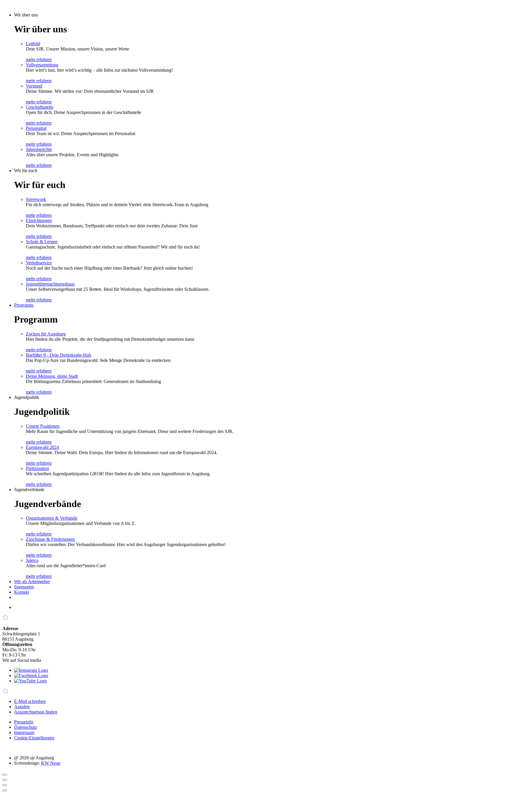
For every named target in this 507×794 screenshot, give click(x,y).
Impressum (24, 732)
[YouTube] (30, 680)
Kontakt (21, 592)
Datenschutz (25, 727)
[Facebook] (31, 675)
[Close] (4, 774)
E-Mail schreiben (30, 701)
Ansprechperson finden (35, 711)
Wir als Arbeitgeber (32, 581)
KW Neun (50, 763)
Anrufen (22, 706)
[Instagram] (31, 670)
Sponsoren (24, 586)
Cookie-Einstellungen (34, 737)
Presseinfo (23, 721)
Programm (23, 305)
